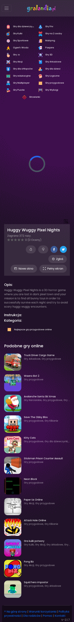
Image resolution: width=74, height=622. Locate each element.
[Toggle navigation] (6, 8)
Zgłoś (59, 259)
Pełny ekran (55, 269)
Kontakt (60, 616)
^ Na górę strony (15, 612)
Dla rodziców (32, 616)
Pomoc (47, 616)
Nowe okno (25, 269)
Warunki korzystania (42, 612)
